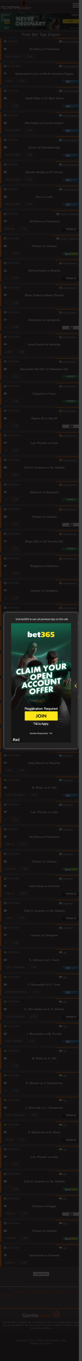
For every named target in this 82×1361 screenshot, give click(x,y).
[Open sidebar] (76, 686)
